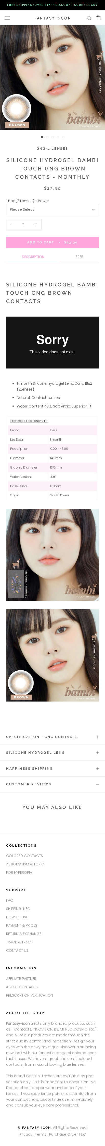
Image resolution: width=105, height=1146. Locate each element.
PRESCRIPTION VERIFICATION (29, 995)
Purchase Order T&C (67, 1134)
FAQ (9, 900)
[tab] (33, 258)
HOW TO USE (17, 917)
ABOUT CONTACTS (22, 986)
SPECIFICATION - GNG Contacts (42, 737)
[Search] (89, 18)
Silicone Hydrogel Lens (35, 752)
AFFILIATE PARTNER (21, 978)
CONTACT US (17, 950)
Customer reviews (28, 784)
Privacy (25, 1134)
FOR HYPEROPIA (19, 872)
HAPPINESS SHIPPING (29, 768)
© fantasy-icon (34, 1128)
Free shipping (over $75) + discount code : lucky (52, 5)
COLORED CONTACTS (24, 855)
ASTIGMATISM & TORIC (25, 864)
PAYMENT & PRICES (21, 925)
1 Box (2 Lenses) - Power (27, 200)
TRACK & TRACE (19, 942)
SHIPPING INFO (18, 908)
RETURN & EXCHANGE (23, 933)
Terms (41, 1134)
